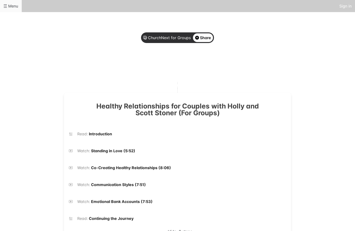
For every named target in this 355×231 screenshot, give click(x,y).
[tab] (158, 64)
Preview (197, 63)
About (158, 63)
